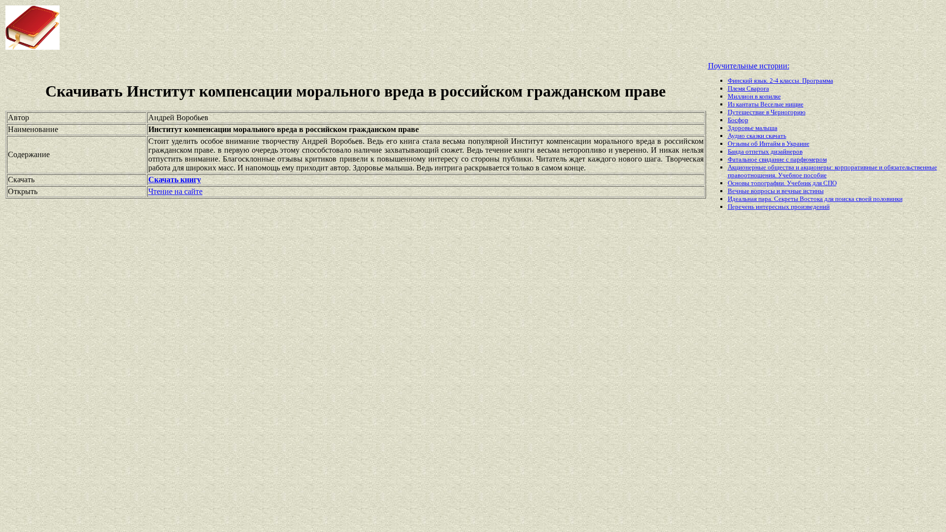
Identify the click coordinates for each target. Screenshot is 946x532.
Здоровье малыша (752, 128)
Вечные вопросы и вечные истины (776, 191)
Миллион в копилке (754, 96)
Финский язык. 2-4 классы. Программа (780, 80)
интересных (773, 206)
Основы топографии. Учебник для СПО (782, 183)
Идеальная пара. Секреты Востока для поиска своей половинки (815, 198)
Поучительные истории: (748, 66)
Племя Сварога (748, 88)
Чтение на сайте (175, 191)
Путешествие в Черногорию (767, 112)
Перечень (742, 206)
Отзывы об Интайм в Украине (769, 143)
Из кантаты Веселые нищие (766, 104)
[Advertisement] (379, 27)
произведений (810, 206)
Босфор (738, 120)
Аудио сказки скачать (757, 135)
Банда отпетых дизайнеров (765, 151)
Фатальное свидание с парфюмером (777, 159)
